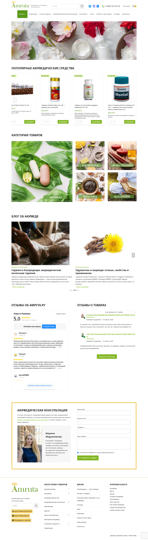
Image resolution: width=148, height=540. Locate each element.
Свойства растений (117, 510)
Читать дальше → (19, 287)
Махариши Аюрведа (52, 519)
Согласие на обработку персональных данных (97, 452)
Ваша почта (81, 418)
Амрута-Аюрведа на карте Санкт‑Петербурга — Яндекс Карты (39, 389)
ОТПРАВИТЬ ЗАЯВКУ (88, 458)
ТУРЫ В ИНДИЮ (45, 14)
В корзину (30, 122)
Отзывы (117, 14)
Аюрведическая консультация (65, 14)
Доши (112, 494)
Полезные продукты (52, 524)
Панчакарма (114, 499)
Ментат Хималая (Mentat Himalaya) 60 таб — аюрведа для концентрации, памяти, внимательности (121, 107)
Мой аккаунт (82, 522)
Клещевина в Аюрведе (90, 270)
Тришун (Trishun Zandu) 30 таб (18, 105)
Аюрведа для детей (51, 498)
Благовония (48, 506)
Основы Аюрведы (116, 496)
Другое (47, 511)
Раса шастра (114, 502)
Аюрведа (47, 493)
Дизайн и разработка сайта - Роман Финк (123, 535)
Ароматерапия (49, 489)
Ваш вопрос (81, 436)
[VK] (97, 6)
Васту (112, 491)
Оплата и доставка (103, 14)
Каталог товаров (83, 493)
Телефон (81, 427)
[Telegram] (89, 6)
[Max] (93, 6)
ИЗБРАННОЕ (73, 22)
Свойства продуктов (118, 507)
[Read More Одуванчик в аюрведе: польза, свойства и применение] (40, 243)
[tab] (69, 290)
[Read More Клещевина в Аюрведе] (105, 243)
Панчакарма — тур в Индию (88, 489)
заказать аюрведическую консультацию (32, 420)
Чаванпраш (48, 528)
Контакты (126, 14)
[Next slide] (133, 100)
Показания (33, 14)
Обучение (80, 513)
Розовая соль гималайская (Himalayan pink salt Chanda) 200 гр (110, 315)
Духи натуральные (51, 515)
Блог (92, 14)
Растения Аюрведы (18, 267)
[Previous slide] (14, 100)
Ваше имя (81, 409)
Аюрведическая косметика (54, 502)
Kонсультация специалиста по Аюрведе (88, 499)
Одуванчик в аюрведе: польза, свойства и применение (38, 272)
